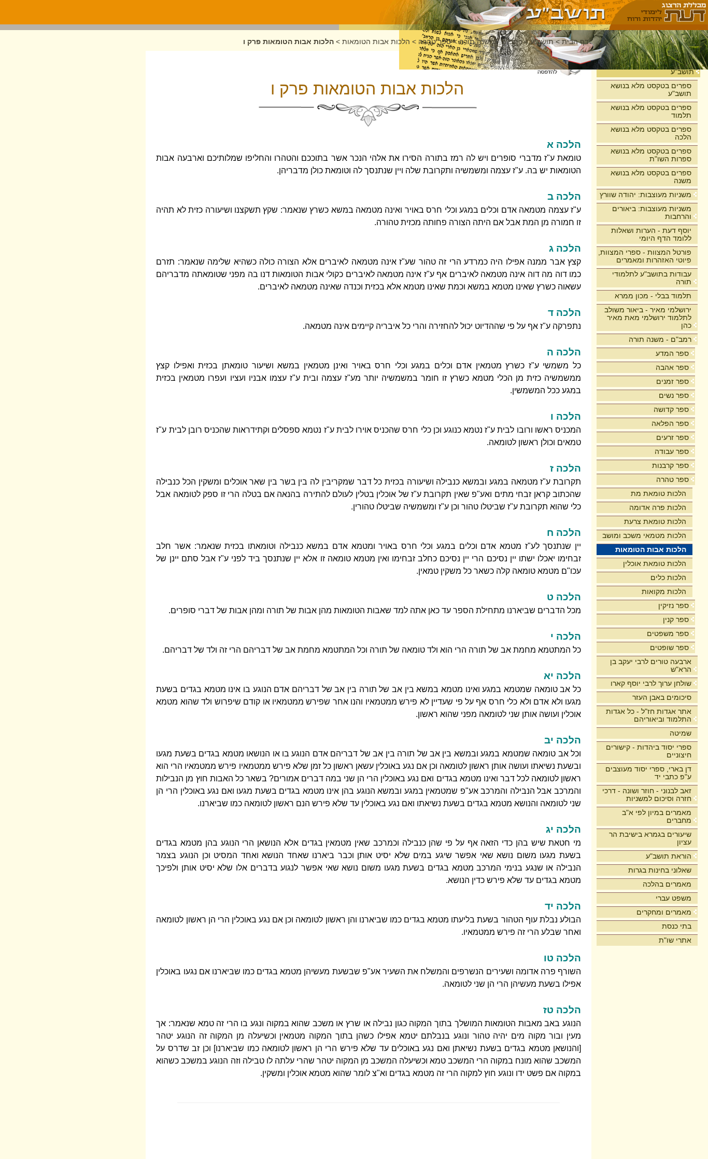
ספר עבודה (672, 451)
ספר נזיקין (673, 605)
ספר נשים (674, 395)
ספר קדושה (671, 409)
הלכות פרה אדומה (657, 507)
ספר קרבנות (670, 465)
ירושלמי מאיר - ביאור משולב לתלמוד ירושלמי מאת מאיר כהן (647, 317)
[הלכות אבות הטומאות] (474, 12)
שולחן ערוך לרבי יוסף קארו (651, 683)
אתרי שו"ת (675, 940)
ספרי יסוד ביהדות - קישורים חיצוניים (648, 751)
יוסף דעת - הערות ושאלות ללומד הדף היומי (651, 234)
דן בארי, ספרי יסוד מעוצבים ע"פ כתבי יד (648, 773)
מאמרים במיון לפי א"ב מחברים (656, 816)
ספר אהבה (672, 367)
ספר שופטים (669, 647)
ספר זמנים (672, 381)
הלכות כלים (668, 577)
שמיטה (680, 733)
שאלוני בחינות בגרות (659, 870)
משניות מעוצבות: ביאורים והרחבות (651, 212)
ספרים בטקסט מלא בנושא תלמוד (651, 111)
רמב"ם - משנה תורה (660, 339)
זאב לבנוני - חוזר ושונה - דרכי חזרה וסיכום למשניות (646, 795)
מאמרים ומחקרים (663, 912)
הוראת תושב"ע (668, 856)
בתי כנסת (676, 926)
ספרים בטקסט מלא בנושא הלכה (651, 133)
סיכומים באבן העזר (661, 697)
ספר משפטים (668, 633)
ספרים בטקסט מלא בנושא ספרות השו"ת (651, 155)
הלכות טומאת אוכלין (654, 563)
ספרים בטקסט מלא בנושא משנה (651, 177)
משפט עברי (673, 898)
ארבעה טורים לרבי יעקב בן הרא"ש (650, 665)
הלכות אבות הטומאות (650, 549)
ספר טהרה (672, 479)
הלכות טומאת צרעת (655, 521)
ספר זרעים (672, 437)
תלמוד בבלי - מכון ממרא (653, 296)
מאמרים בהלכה (667, 884)
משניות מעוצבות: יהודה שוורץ (645, 194)
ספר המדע (672, 353)
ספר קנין (676, 619)
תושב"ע (682, 71)
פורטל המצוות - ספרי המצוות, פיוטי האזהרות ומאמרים (644, 256)
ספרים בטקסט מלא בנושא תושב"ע (651, 89)
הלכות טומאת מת (658, 493)
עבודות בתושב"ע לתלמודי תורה (651, 278)
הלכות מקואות (664, 591)
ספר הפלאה (670, 423)
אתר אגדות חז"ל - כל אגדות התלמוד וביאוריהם (648, 715)
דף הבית (575, 42)
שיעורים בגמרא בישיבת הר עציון (650, 838)
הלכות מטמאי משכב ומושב (644, 535)
